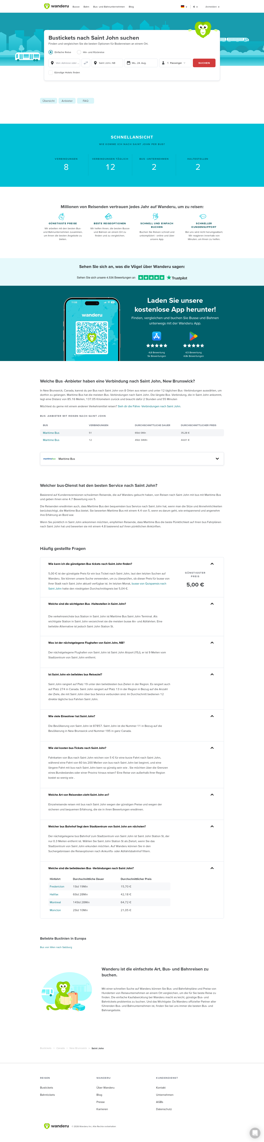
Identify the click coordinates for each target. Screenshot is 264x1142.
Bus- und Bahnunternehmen (109, 6)
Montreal (55, 902)
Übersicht (49, 100)
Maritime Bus (51, 432)
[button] (184, 7)
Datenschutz (164, 1109)
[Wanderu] (56, 6)
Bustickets (46, 1048)
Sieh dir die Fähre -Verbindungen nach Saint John (149, 406)
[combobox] (64, 63)
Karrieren (102, 1109)
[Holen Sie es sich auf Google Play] (193, 336)
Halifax (54, 894)
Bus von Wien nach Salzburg (56, 947)
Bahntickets (47, 1094)
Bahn (86, 6)
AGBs (159, 1101)
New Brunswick (78, 1048)
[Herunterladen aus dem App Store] (157, 336)
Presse (100, 1101)
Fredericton (57, 886)
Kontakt (161, 1087)
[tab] (62, 54)
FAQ (85, 100)
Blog (131, 6)
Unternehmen (164, 1094)
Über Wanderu (105, 1087)
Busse (76, 6)
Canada (60, 1048)
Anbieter (67, 100)
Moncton (55, 910)
